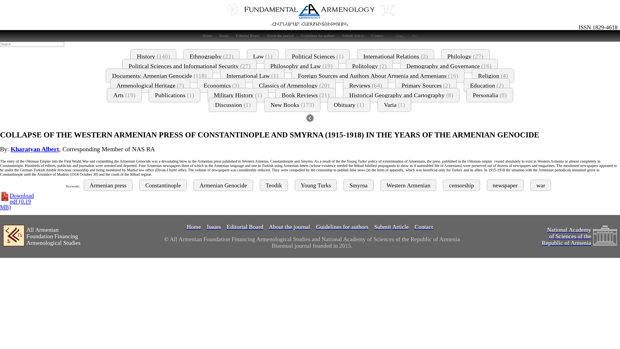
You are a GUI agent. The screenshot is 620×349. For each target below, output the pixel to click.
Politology (369, 66)
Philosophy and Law (301, 66)
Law (262, 56)
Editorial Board (247, 36)
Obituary (349, 105)
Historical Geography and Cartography (401, 95)
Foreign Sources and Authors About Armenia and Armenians (378, 75)
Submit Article (353, 36)
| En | (414, 36)
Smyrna (358, 185)
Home (207, 36)
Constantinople (163, 185)
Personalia (490, 95)
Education (487, 85)
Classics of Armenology (294, 85)
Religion (493, 75)
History (153, 56)
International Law (252, 75)
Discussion (233, 105)
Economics (221, 85)
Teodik (274, 185)
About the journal (280, 36)
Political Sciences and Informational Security (189, 66)
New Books (292, 105)
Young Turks (316, 185)
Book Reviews (305, 95)
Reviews (365, 85)
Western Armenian (408, 185)
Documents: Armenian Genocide (159, 75)
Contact (377, 36)
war (540, 185)
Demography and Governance (448, 66)
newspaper (505, 185)
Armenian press (108, 185)
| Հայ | (399, 36)
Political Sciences (317, 56)
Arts (124, 95)
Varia (394, 105)
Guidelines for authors (318, 36)
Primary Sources (426, 85)
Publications (174, 95)
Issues (224, 36)
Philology (465, 56)
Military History (238, 95)
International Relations (395, 56)
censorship (461, 185)
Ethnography (211, 56)
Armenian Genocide (223, 185)
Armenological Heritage (150, 85)
